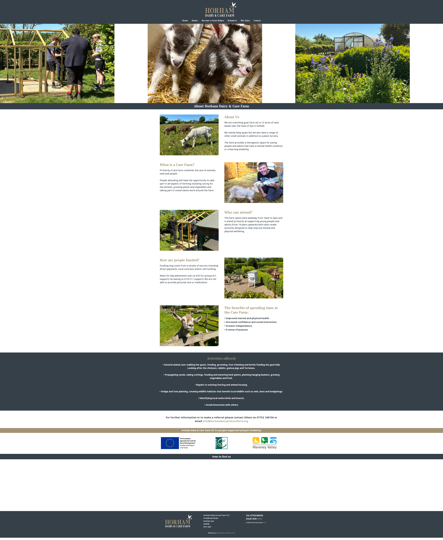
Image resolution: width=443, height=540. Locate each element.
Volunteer (232, 20)
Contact (257, 20)
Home (185, 20)
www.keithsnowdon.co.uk (225, 533)
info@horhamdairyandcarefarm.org (225, 421)
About (194, 20)
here (259, 518)
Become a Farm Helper (213, 20)
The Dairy (245, 20)
